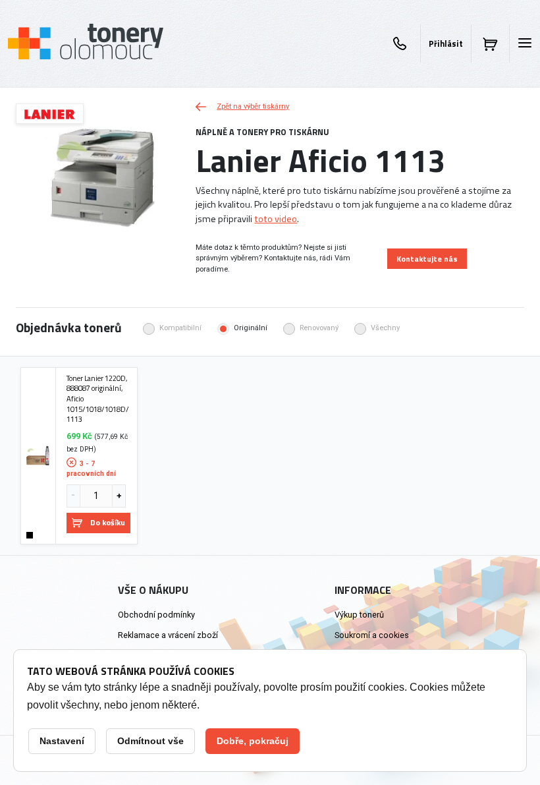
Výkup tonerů (359, 615)
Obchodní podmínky (156, 615)
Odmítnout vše (150, 741)
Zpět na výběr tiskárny (253, 106)
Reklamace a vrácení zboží (168, 635)
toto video (275, 219)
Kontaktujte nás (427, 258)
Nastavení (62, 741)
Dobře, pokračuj (252, 741)
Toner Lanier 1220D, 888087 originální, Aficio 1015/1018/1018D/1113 (98, 398)
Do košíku (107, 522)
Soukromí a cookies (372, 635)
